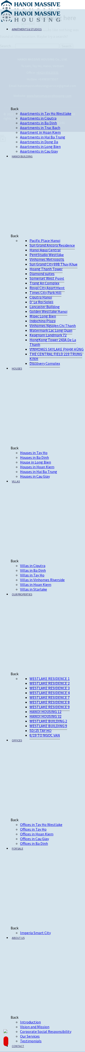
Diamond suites (42, 273)
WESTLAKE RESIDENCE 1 (50, 678)
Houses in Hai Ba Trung (38, 471)
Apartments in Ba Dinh (38, 122)
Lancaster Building (45, 306)
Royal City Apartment (47, 287)
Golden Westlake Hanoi (48, 311)
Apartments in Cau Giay (39, 151)
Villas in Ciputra (32, 565)
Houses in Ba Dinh (34, 457)
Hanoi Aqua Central (45, 250)
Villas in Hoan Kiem (35, 584)
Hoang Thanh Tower (46, 268)
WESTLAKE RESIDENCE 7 (50, 697)
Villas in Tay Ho (32, 575)
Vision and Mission (34, 1026)
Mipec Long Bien (43, 316)
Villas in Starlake (33, 589)
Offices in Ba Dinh (34, 843)
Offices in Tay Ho (33, 829)
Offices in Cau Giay (34, 838)
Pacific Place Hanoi (45, 240)
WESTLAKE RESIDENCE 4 (50, 692)
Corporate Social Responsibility (45, 1031)
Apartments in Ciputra (38, 118)
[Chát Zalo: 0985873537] (6, 1031)
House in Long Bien (35, 462)
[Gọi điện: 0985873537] (6, 1041)
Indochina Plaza (42, 320)
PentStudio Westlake (47, 254)
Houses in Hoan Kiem (37, 466)
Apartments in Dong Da (39, 141)
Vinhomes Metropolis (47, 259)
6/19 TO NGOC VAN (45, 735)
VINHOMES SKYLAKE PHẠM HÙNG (57, 349)
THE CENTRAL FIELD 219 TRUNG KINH (56, 356)
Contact (18, 1046)
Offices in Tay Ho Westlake (41, 824)
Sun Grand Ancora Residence (52, 245)
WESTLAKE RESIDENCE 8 (50, 702)
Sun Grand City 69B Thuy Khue (53, 264)
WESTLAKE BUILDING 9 (48, 725)
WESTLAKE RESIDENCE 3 (50, 688)
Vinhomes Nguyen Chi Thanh (53, 325)
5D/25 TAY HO (40, 730)
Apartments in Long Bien (40, 146)
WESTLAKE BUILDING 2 (48, 721)
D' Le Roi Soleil (41, 302)
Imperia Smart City (35, 932)
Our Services (30, 1036)
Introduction (30, 1022)
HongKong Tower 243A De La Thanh (53, 342)
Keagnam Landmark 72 (48, 335)
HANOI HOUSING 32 (45, 716)
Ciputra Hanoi (41, 297)
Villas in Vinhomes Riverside (42, 579)
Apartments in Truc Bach (40, 127)
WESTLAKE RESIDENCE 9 (50, 706)
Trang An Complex (44, 283)
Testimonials (31, 1041)
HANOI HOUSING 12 (45, 711)
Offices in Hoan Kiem (36, 834)
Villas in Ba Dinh (33, 570)
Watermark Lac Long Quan (51, 330)
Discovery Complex (45, 363)
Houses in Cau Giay (35, 476)
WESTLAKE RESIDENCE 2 (50, 683)
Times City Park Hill (45, 292)
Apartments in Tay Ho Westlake (45, 113)
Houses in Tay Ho (33, 452)
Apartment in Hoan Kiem (40, 132)
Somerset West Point (47, 278)
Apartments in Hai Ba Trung (42, 137)
